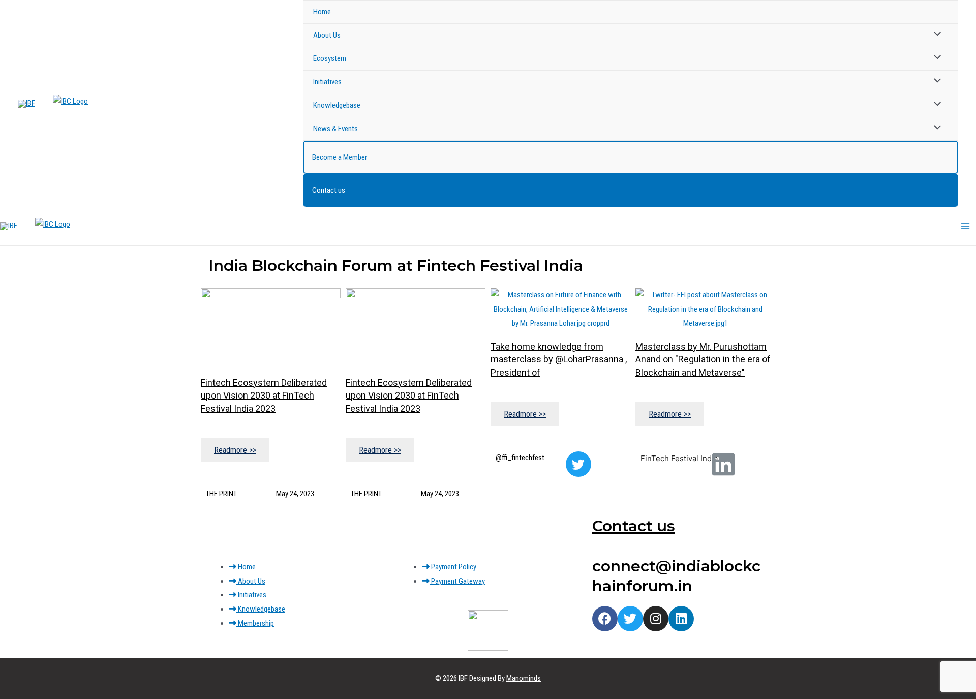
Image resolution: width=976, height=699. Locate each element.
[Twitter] (578, 464)
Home (322, 11)
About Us (327, 35)
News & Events (335, 128)
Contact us (328, 190)
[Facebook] (605, 618)
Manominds (523, 678)
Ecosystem (329, 58)
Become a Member (339, 157)
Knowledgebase (336, 105)
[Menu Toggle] (935, 34)
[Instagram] (655, 618)
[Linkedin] (681, 618)
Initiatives (327, 81)
